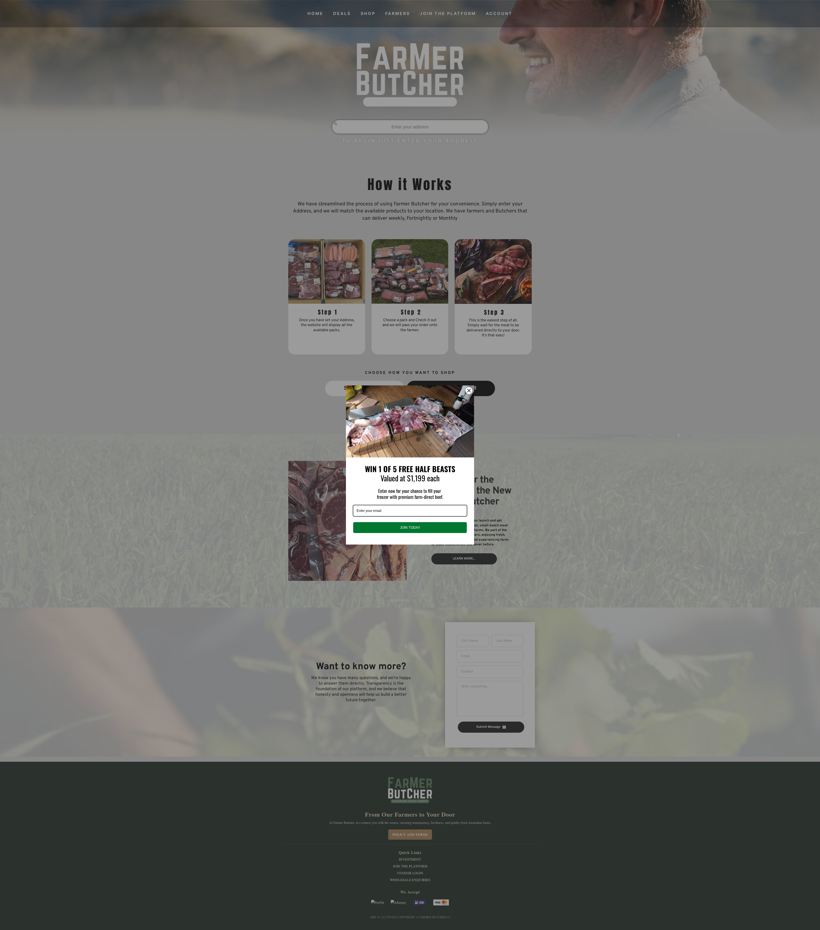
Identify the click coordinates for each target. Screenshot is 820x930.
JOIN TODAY (410, 527)
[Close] (469, 390)
